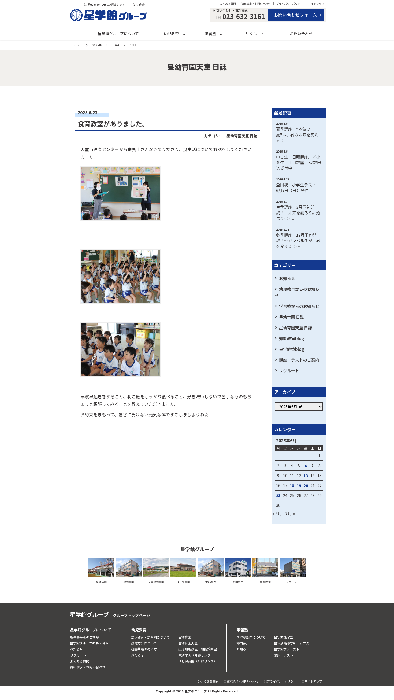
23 (278, 495)
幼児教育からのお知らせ (297, 292)
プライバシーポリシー (289, 4)
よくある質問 (228, 4)
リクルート (255, 33)
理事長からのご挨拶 (84, 637)
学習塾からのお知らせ (299, 306)
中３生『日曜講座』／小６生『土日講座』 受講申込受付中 (298, 162)
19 (299, 485)
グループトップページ (131, 615)
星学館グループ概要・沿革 (89, 643)
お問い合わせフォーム (295, 15)
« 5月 (277, 513)
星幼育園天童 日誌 (241, 135)
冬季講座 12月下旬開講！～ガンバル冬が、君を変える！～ (298, 240)
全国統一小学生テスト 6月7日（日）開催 (298, 187)
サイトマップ (316, 4)
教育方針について (144, 643)
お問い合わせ (301, 33)
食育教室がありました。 (113, 123)
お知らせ (287, 278)
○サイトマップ (312, 681)
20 (306, 485)
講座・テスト (283, 655)
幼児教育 (171, 33)
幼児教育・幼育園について (150, 637)
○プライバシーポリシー (280, 681)
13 (306, 475)
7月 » (290, 513)
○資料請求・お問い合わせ (241, 681)
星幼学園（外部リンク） (196, 655)
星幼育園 (184, 637)
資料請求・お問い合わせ (256, 4)
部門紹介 (242, 643)
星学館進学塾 (283, 637)
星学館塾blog (291, 349)
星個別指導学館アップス (291, 643)
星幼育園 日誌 (291, 317)
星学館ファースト (286, 649)
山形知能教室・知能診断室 (197, 649)
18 (292, 485)
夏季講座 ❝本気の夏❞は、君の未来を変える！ (297, 134)
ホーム (76, 45)
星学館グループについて (118, 33)
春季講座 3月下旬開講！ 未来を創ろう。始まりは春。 (298, 212)
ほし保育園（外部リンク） (197, 661)
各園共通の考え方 (144, 649)
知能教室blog (291, 338)
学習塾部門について (250, 637)
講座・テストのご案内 (299, 360)
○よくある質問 (208, 681)
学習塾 (210, 33)
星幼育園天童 (188, 643)
